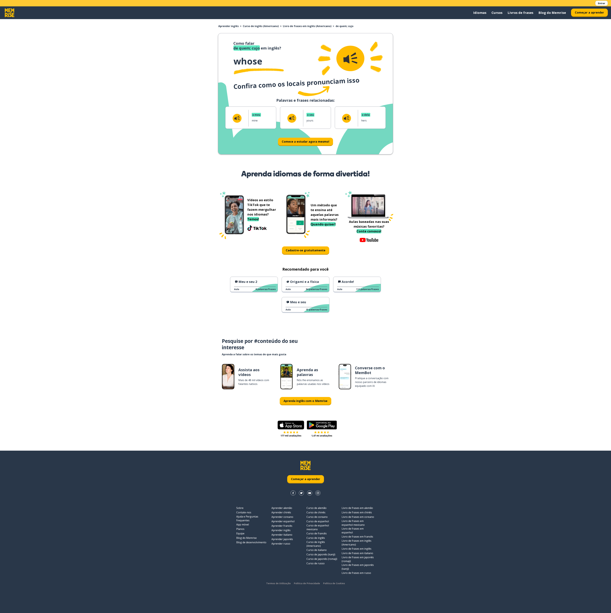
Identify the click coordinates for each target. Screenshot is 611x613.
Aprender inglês (228, 26)
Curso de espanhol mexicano (317, 527)
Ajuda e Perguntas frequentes (247, 518)
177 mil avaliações (291, 435)
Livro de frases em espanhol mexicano (353, 523)
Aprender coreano (282, 517)
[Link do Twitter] (301, 493)
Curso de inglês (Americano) (261, 26)
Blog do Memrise (552, 13)
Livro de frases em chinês (357, 512)
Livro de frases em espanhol (353, 530)
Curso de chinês (315, 512)
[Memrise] (9, 12)
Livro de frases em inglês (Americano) (307, 26)
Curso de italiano (316, 550)
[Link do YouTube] (309, 493)
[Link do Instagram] (317, 493)
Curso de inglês (315, 538)
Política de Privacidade (307, 583)
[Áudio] (350, 58)
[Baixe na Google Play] (322, 425)
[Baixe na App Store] (290, 425)
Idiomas (479, 13)
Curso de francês (316, 533)
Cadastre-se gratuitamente (305, 250)
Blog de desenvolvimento (251, 542)
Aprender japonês (282, 539)
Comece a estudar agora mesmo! (305, 141)
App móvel (242, 524)
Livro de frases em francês (357, 536)
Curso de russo (315, 563)
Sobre (239, 508)
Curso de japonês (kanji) (320, 554)
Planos (240, 529)
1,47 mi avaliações (321, 435)
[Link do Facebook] (293, 493)
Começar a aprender (589, 12)
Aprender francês (281, 526)
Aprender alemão (281, 508)
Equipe (240, 533)
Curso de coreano (317, 517)
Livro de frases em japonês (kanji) (358, 566)
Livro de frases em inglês (356, 548)
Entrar (601, 3)
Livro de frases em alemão (357, 508)
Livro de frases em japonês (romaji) (358, 559)
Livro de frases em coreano (358, 517)
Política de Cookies (334, 583)
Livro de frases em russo (356, 573)
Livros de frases (520, 13)
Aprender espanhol (283, 521)
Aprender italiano (281, 534)
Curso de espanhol (317, 521)
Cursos (497, 13)
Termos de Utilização (278, 583)
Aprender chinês (281, 512)
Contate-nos (243, 512)
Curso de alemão (316, 508)
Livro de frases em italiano (357, 553)
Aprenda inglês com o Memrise (305, 401)
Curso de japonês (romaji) (321, 559)
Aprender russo (280, 543)
